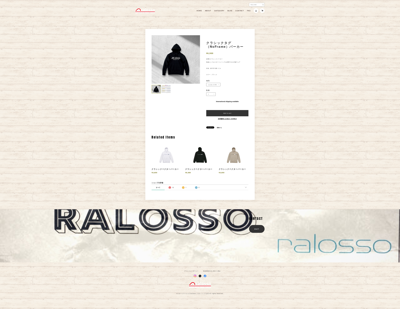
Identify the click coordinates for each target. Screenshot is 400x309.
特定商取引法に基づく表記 (212, 271)
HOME (199, 10)
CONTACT (239, 10)
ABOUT (208, 10)
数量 (208, 90)
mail (256, 229)
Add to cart (227, 113)
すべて (158, 187)
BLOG (230, 10)
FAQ (249, 10)
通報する (219, 127)
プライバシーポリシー (191, 271)
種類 (208, 80)
